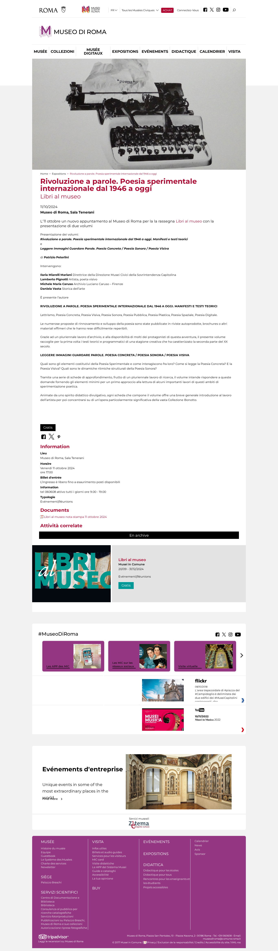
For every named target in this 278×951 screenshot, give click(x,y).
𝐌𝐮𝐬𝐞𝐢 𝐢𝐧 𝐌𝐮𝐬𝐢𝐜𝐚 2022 (207, 719)
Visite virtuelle (188, 666)
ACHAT (167, 10)
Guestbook (48, 855)
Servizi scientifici (59, 892)
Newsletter (48, 867)
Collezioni (62, 51)
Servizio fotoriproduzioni (57, 916)
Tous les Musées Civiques (138, 10)
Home (44, 173)
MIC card (98, 859)
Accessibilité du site (217, 942)
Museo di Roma (80, 32)
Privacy (151, 942)
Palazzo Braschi (51, 882)
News (198, 845)
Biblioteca (48, 905)
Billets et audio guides (107, 852)
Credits (199, 942)
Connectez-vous (188, 10)
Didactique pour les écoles (160, 870)
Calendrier (212, 51)
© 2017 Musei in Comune (126, 942)
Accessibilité (100, 874)
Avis (197, 849)
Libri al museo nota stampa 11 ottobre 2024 (75, 517)
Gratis (48, 427)
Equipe (46, 852)
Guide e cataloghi (104, 871)
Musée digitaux (93, 51)
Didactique (184, 51)
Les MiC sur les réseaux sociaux (123, 664)
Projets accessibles (155, 887)
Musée (40, 51)
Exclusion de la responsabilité (175, 942)
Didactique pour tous (157, 874)
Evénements (155, 51)
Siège (46, 877)
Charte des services (53, 863)
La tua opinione (102, 878)
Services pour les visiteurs (109, 855)
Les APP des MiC (57, 666)
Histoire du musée (53, 848)
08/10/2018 (217, 694)
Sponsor (200, 853)
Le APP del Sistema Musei (109, 867)
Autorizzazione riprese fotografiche (64, 927)
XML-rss (236, 942)
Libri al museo (189, 221)
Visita (234, 51)
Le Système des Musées (56, 859)
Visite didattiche (103, 863)
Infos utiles (99, 848)
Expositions (125, 51)
